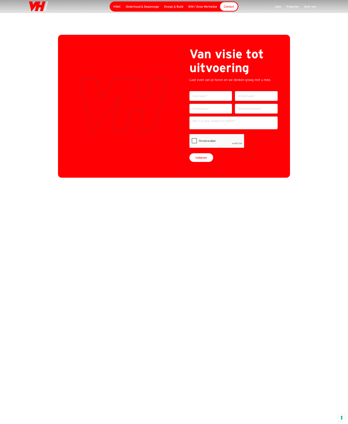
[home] (59, 6)
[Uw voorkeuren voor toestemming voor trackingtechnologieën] (341, 417)
